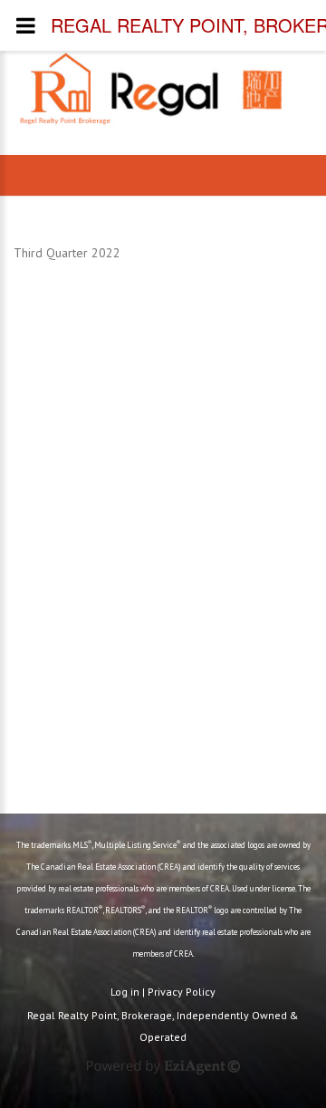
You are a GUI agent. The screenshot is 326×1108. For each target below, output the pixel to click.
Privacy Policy (182, 991)
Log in (124, 991)
